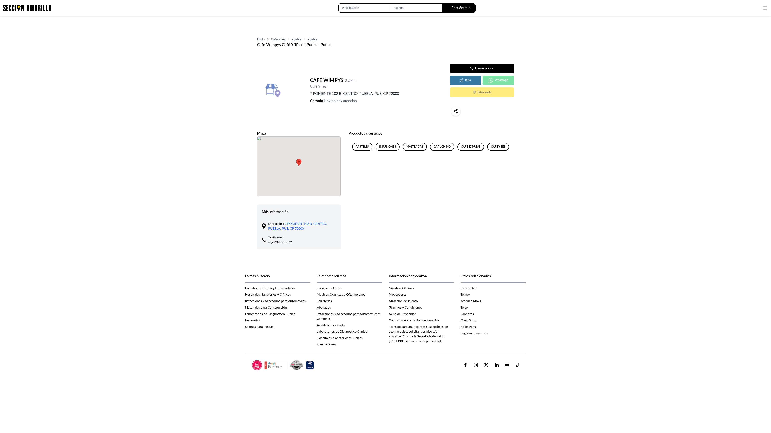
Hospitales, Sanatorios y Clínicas (268, 294)
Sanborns (467, 314)
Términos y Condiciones (405, 307)
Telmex (465, 294)
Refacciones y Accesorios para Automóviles (275, 301)
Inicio (261, 39)
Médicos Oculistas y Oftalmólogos (341, 294)
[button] (298, 162)
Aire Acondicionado (331, 325)
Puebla (296, 39)
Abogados (324, 307)
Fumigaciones (326, 344)
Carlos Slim (468, 288)
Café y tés (278, 39)
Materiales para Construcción (266, 307)
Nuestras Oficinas (401, 288)
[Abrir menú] (765, 8)
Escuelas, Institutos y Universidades (270, 288)
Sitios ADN (468, 326)
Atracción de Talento (403, 301)
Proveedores (397, 294)
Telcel (464, 307)
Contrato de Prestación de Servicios (414, 320)
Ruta (468, 80)
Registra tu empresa (474, 333)
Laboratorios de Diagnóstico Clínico (270, 314)
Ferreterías (252, 320)
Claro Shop (468, 320)
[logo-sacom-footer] (283, 365)
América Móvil (471, 301)
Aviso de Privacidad (402, 314)
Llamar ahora (484, 68)
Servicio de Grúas (329, 288)
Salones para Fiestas (259, 326)
